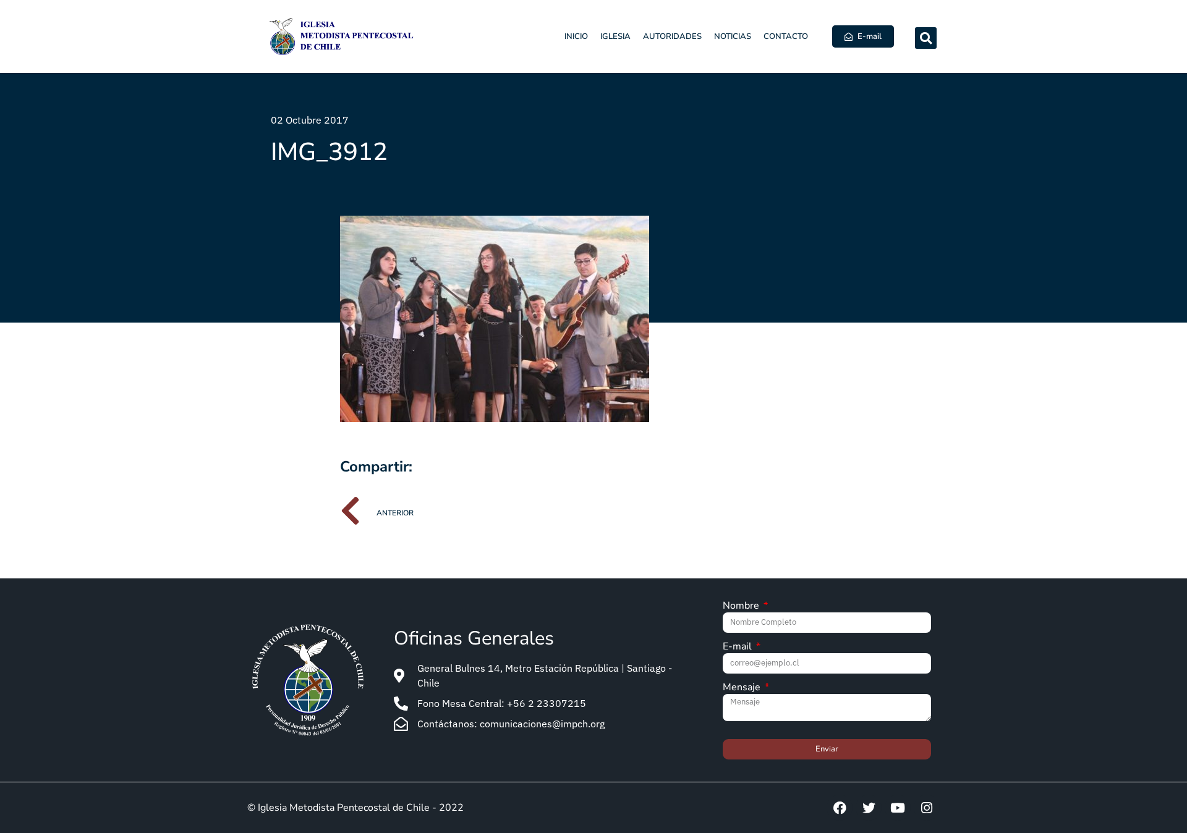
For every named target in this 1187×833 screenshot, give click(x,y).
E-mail (738, 647)
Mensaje (743, 688)
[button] (926, 38)
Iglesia (615, 36)
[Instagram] (927, 808)
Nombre (742, 606)
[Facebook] (840, 808)
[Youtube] (898, 808)
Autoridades (672, 36)
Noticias (732, 36)
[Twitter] (869, 808)
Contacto (786, 36)
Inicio (576, 36)
